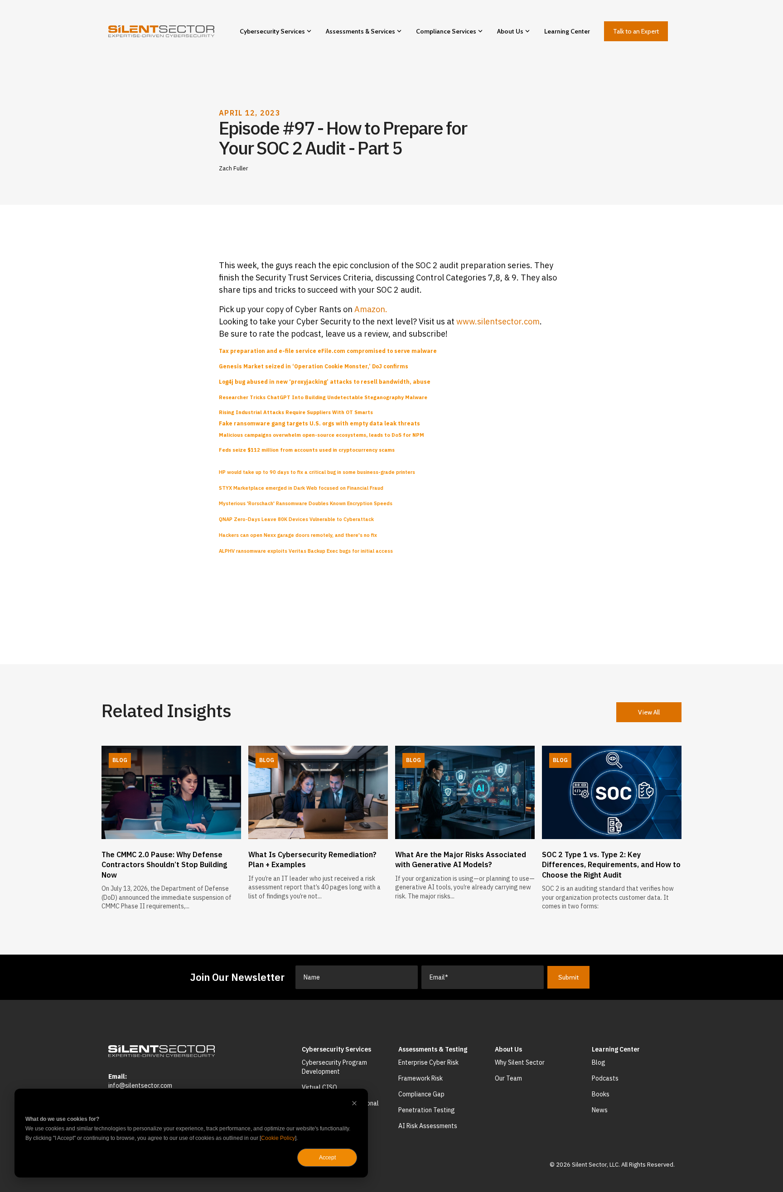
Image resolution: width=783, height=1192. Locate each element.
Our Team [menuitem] (508, 1078)
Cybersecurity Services (272, 31)
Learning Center (567, 31)
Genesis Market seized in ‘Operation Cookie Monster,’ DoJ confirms (313, 366)
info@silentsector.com (140, 1085)
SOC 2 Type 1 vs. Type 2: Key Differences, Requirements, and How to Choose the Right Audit (611, 864)
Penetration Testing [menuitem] (426, 1110)
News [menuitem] (600, 1110)
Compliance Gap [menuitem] (421, 1094)
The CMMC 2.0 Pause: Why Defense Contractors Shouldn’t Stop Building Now (164, 864)
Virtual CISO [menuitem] (319, 1087)
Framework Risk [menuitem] (420, 1078)
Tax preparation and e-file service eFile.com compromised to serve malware (328, 350)
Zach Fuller (233, 168)
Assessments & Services (360, 31)
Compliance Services (446, 31)
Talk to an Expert (636, 31)
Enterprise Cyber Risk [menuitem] (428, 1062)
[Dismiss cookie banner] (354, 1104)
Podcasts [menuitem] (605, 1078)
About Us (510, 31)
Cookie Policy (278, 1138)
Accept (327, 1157)
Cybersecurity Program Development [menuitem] (335, 1067)
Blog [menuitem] (598, 1062)
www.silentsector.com (498, 321)
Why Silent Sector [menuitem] (520, 1062)
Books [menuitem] (600, 1094)
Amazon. (370, 309)
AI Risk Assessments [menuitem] (427, 1126)
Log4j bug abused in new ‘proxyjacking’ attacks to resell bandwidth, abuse (324, 381)
